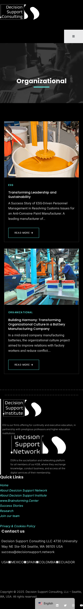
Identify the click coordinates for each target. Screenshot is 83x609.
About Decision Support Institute (23, 495)
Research (6, 511)
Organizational (42, 81)
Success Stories (11, 506)
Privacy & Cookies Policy (17, 526)
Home (4, 485)
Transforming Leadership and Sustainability (32, 194)
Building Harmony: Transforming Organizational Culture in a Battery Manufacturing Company (36, 324)
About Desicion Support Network (23, 490)
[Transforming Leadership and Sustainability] (41, 149)
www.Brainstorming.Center (19, 501)
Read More (25, 234)
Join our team (10, 516)
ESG (11, 185)
